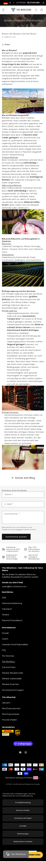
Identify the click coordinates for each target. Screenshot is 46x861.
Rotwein (6, 53)
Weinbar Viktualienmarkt (12, 673)
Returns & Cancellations (12, 620)
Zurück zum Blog (25, 477)
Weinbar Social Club (10, 684)
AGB (4, 598)
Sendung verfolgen (23, 818)
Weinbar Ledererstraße (12, 678)
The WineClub (8, 656)
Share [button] (7, 44)
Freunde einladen (9, 720)
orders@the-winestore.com (14, 586)
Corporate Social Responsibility (15, 644)
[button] (3, 10)
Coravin (5, 639)
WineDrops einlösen (10, 714)
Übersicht (6, 703)
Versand (5, 615)
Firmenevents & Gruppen (13, 690)
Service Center (23, 810)
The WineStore (18, 784)
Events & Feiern (9, 667)
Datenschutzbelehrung (12, 603)
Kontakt (5, 633)
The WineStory (8, 661)
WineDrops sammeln (11, 708)
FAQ (4, 650)
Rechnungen (23, 834)
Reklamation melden (23, 841)
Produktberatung (23, 802)
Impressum (7, 609)
